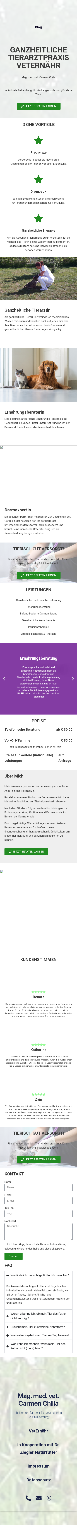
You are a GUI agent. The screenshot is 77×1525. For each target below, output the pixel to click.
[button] (4, 679)
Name (7, 1181)
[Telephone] (28, 1498)
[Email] (39, 1498)
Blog (38, 27)
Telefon (9, 1208)
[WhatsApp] (49, 1498)
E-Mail (7, 1195)
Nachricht (10, 1221)
